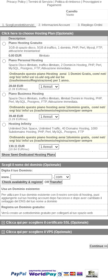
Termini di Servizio (40, 1)
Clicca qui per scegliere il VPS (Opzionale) (39, 232)
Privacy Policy (16, 1)
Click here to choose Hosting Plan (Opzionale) (37, 33)
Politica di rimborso (67, 1)
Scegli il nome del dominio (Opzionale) (31, 165)
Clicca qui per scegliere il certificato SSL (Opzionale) (47, 222)
